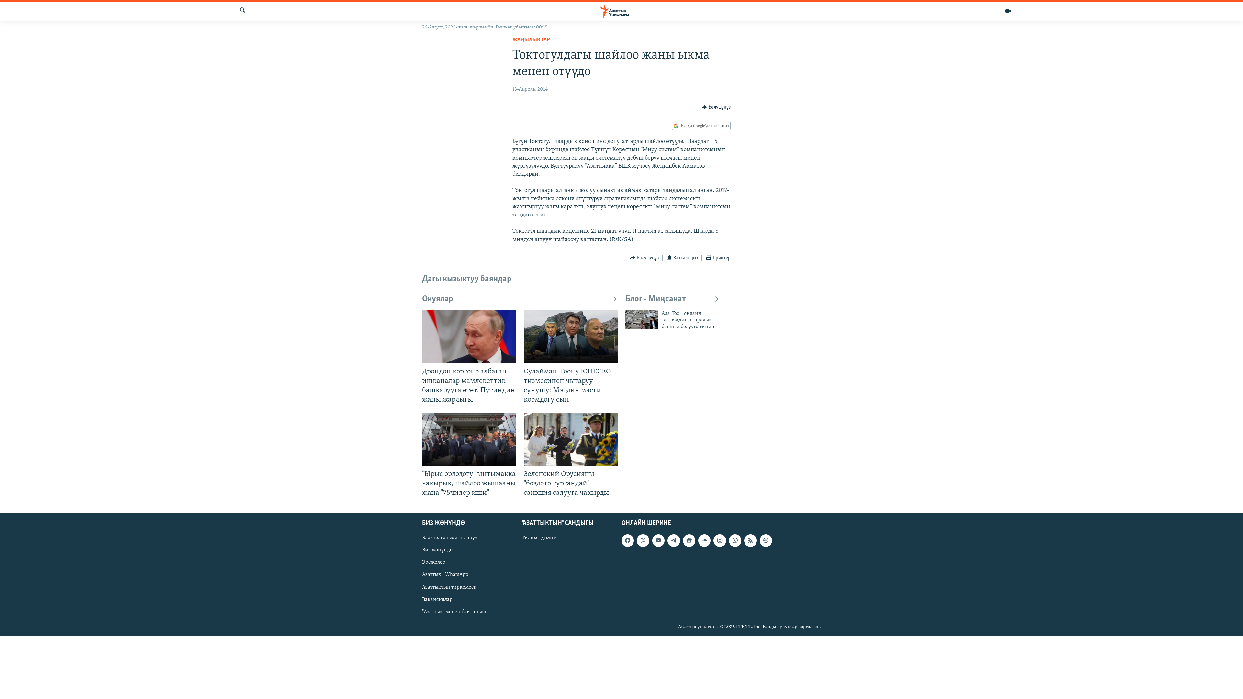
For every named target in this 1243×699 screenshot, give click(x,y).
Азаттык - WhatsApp (445, 575)
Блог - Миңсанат (655, 299)
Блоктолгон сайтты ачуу (449, 537)
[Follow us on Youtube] (658, 540)
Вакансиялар (437, 599)
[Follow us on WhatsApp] (735, 540)
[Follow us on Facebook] (628, 540)
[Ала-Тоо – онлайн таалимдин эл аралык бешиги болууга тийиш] (641, 319)
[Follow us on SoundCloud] (704, 540)
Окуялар (437, 299)
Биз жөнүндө (437, 550)
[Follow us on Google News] (689, 540)
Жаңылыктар (531, 40)
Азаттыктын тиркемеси (449, 587)
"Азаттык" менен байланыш (454, 612)
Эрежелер (433, 562)
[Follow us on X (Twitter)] (643, 540)
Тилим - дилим (539, 537)
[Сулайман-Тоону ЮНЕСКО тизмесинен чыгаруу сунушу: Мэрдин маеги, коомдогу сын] (571, 336)
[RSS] (750, 540)
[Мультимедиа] (1008, 11)
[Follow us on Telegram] (673, 540)
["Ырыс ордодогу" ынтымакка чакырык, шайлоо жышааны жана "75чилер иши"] (469, 439)
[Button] (716, 107)
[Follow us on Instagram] (719, 540)
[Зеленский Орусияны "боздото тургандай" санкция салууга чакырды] (571, 439)
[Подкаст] (766, 540)
